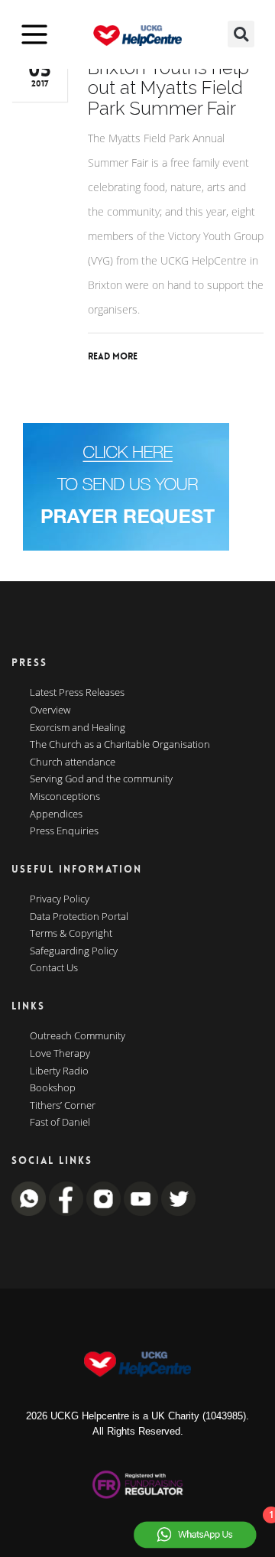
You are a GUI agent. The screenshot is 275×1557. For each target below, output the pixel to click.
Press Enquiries (64, 831)
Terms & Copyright (71, 934)
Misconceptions (65, 797)
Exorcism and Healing (77, 728)
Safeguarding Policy (74, 951)
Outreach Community (77, 1036)
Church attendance (72, 762)
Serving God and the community (101, 779)
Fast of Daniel (60, 1123)
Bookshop (53, 1088)
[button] (241, 34)
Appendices (56, 814)
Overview (50, 710)
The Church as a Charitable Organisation (120, 745)
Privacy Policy (59, 899)
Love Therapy (60, 1054)
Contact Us (54, 968)
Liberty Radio (59, 1071)
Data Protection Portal (79, 917)
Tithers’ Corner (62, 1106)
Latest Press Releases (77, 693)
